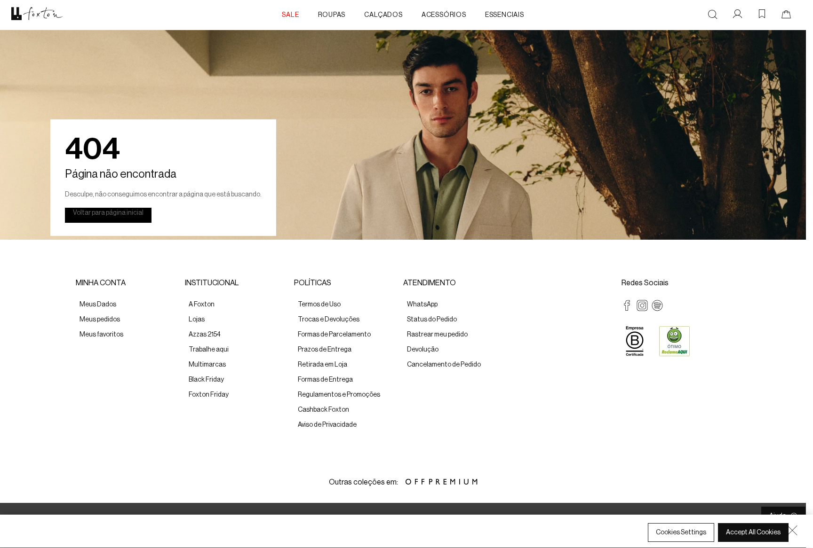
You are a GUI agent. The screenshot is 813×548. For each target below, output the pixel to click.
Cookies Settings (681, 532)
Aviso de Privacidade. (49, 539)
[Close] (792, 530)
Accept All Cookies (753, 532)
